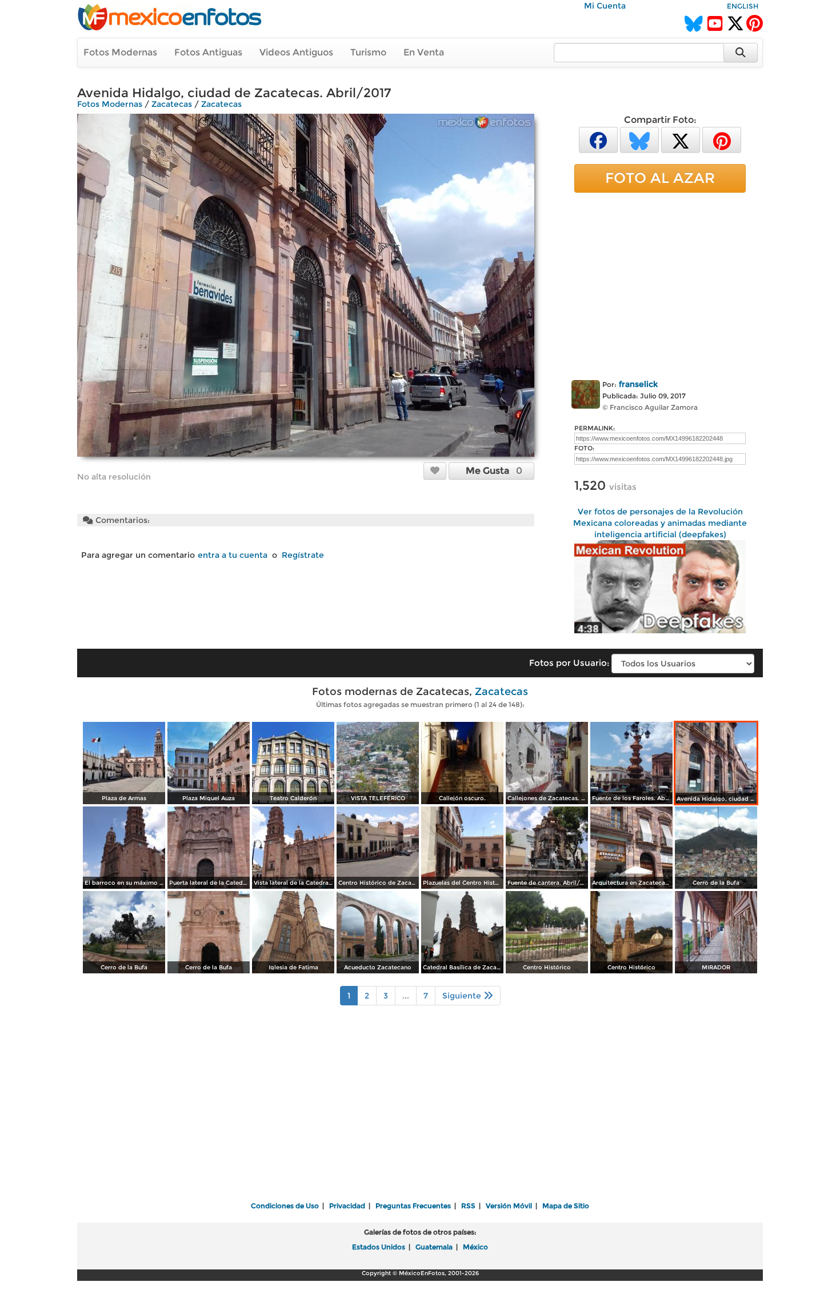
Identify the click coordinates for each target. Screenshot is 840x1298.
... (405, 996)
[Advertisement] (660, 284)
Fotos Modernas (120, 52)
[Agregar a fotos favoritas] (434, 470)
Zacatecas (171, 104)
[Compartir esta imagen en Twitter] (680, 139)
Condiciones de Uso (285, 1205)
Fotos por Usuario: (569, 662)
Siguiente (462, 996)
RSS (468, 1205)
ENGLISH (742, 6)
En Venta (423, 52)
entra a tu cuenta (232, 555)
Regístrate (303, 555)
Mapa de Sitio (565, 1205)
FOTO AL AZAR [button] (660, 177)
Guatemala (434, 1247)
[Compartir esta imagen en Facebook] (598, 139)
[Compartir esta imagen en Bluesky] (639, 139)
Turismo (368, 52)
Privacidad (347, 1205)
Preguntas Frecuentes (413, 1205)
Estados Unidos (378, 1247)
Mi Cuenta (605, 6)
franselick (638, 384)
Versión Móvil (509, 1205)
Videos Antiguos (296, 52)
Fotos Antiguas (208, 52)
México (475, 1247)
